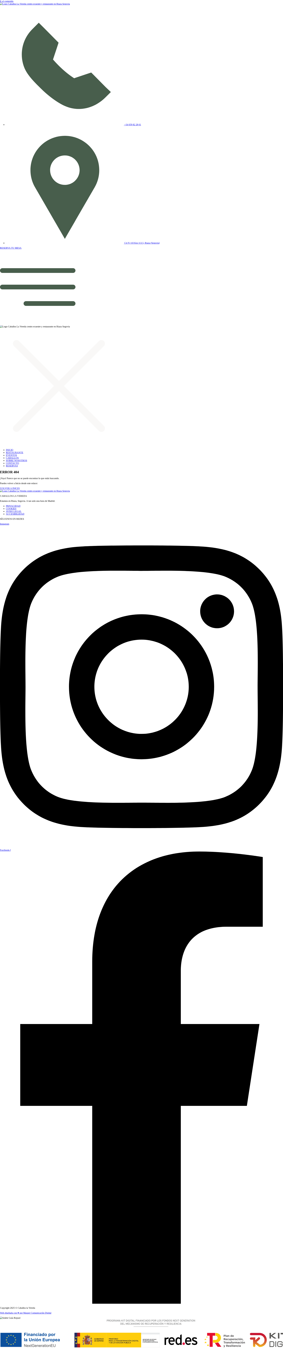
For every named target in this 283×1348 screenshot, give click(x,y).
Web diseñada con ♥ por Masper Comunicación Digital (25, 1313)
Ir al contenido (6, 1)
